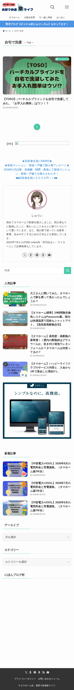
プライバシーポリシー (25, 679)
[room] (31, 255)
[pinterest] (37, 255)
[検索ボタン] (52, 7)
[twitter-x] (24, 255)
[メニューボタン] (67, 7)
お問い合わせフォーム (49, 679)
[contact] (49, 255)
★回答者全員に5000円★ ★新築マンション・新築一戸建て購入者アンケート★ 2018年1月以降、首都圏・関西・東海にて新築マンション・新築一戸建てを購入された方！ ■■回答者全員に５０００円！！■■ (37, 169)
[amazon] (43, 255)
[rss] (43, 672)
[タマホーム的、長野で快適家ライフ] (17, 7)
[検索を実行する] (67, 270)
